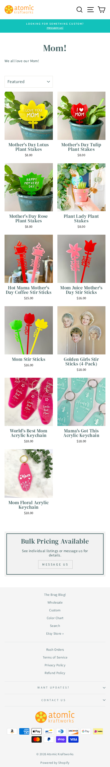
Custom (55, 610)
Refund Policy (55, 673)
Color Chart (55, 618)
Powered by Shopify (54, 763)
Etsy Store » (55, 633)
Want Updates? (53, 687)
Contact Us (53, 700)
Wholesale (55, 602)
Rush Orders (55, 649)
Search (55, 625)
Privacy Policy (55, 665)
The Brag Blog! (55, 594)
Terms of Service (55, 657)
